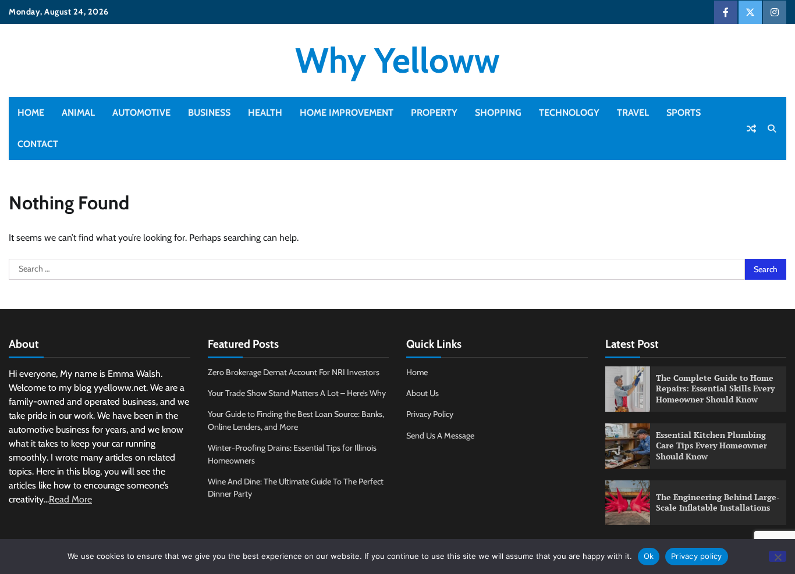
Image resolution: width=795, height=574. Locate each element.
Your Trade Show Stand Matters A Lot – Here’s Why (297, 393)
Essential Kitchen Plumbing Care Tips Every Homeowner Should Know (711, 445)
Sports (683, 112)
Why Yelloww (397, 60)
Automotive (141, 112)
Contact (37, 143)
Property (434, 112)
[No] (777, 556)
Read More (70, 499)
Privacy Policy (429, 414)
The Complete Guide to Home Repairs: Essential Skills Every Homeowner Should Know (715, 388)
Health (265, 112)
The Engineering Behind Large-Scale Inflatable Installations (718, 502)
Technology (569, 112)
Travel (633, 112)
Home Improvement (346, 112)
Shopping (498, 112)
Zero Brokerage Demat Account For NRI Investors (293, 372)
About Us (422, 393)
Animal (78, 112)
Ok (649, 556)
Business (209, 112)
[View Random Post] (751, 128)
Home (30, 112)
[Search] (771, 128)
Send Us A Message (440, 435)
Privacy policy (696, 556)
